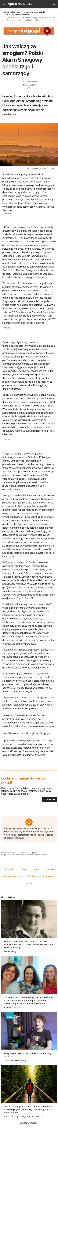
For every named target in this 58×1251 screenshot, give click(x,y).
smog (29, 883)
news (36, 869)
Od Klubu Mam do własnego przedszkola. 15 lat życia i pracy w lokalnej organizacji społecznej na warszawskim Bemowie (28, 1000)
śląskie (24, 869)
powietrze (50, 869)
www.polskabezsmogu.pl (39, 185)
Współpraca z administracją (41, 876)
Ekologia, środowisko (13, 876)
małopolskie (9, 869)
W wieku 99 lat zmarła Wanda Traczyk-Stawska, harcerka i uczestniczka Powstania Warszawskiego (28, 944)
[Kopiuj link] (28, 87)
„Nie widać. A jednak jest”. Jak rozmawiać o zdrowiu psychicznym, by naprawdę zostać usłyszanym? (28, 1109)
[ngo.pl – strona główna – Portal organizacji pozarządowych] (12, 4)
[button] (4, 4)
